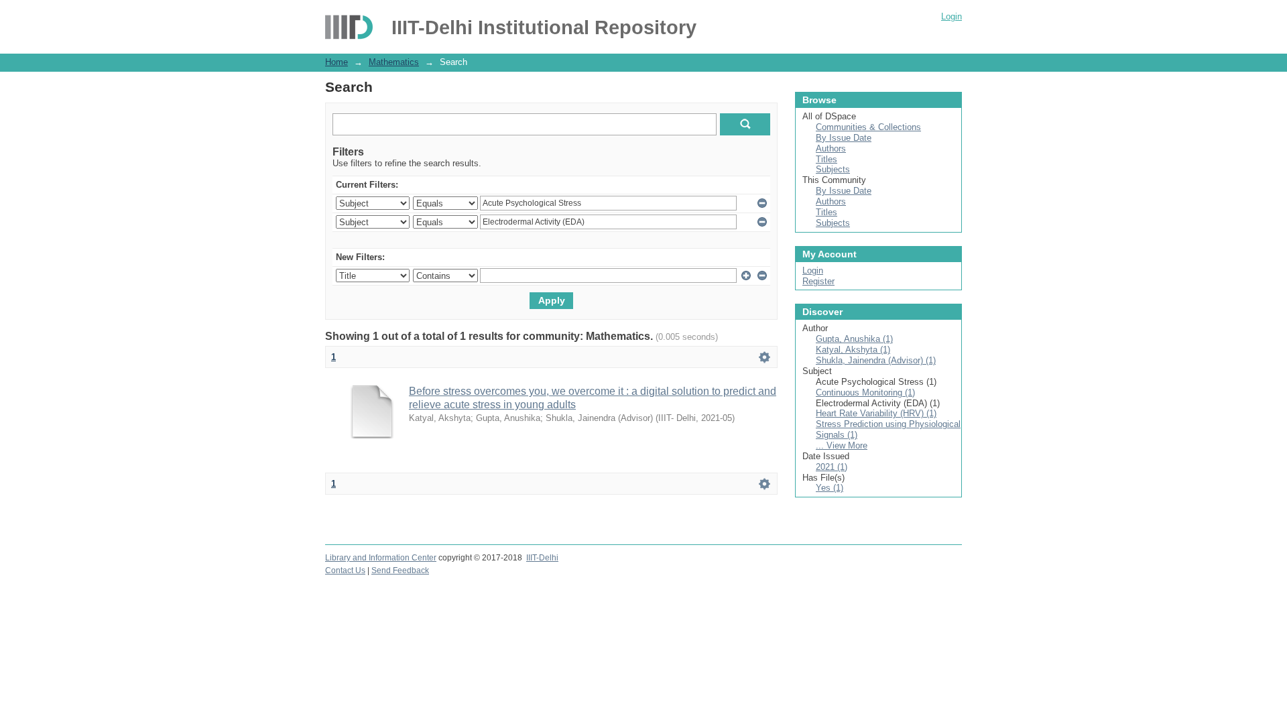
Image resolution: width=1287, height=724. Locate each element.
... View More (841, 445)
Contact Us (345, 570)
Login (951, 16)
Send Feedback (400, 570)
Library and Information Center (380, 557)
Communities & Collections (868, 127)
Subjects (833, 169)
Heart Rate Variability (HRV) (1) (876, 413)
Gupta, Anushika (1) (854, 339)
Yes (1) (829, 488)
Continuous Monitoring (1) (865, 392)
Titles (826, 159)
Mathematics (394, 62)
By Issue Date (843, 138)
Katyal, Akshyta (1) (853, 350)
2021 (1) (831, 467)
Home (336, 62)
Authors (831, 148)
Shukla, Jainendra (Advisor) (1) (876, 360)
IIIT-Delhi (542, 557)
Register (818, 281)
